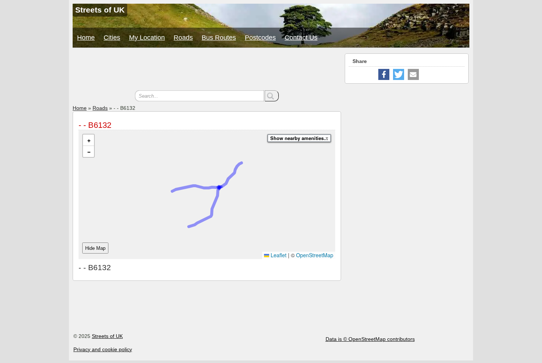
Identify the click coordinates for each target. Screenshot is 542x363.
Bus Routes (219, 37)
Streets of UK (107, 336)
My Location (147, 37)
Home (86, 37)
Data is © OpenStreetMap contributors (370, 339)
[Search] (272, 95)
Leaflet (277, 255)
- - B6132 (95, 125)
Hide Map (95, 248)
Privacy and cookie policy (102, 349)
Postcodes (260, 37)
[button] (88, 140)
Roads (183, 37)
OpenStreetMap (314, 255)
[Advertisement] (207, 70)
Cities (112, 37)
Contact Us (301, 37)
